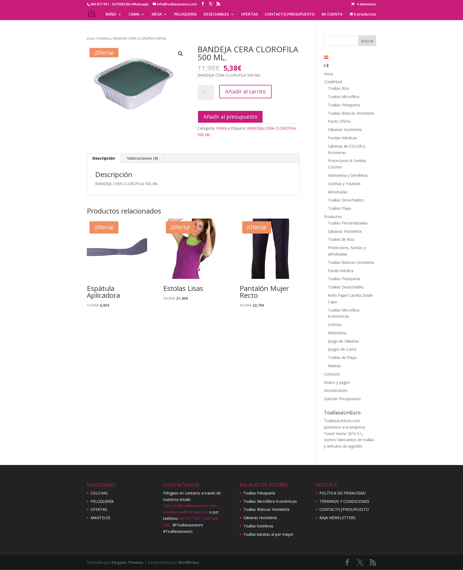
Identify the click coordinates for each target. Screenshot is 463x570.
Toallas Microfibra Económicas (270, 501)
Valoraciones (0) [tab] (142, 158)
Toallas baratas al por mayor (268, 534)
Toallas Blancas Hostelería (351, 113)
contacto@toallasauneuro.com (190, 505)
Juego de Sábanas (343, 341)
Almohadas (338, 191)
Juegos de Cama (342, 349)
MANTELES (100, 517)
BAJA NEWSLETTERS (337, 517)
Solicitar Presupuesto (342, 398)
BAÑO (111, 14)
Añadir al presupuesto (230, 116)
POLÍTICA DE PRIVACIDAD (342, 493)
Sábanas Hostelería (344, 129)
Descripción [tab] (103, 158)
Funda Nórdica (340, 270)
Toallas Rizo (338, 88)
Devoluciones (336, 390)
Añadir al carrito (245, 91)
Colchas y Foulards (344, 183)
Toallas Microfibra (343, 96)
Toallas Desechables (346, 199)
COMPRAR (333, 81)
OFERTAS (249, 14)
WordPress (188, 562)
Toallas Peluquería (344, 104)
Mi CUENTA (332, 14)
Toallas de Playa (342, 357)
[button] (180, 54)
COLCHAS (99, 493)
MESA (157, 14)
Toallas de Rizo (341, 239)
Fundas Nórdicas (342, 137)
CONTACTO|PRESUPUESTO (290, 14)
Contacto (332, 374)
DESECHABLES (216, 14)
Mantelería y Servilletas (348, 175)
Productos (333, 216)
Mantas (334, 365)
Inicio (91, 38)
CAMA (134, 14)
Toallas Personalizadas (348, 223)
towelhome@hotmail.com (185, 512)
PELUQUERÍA (185, 14)
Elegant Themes (127, 562)
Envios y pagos (337, 382)
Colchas (335, 324)
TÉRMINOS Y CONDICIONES (344, 501)
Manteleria (337, 332)
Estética (104, 38)
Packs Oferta (339, 121)
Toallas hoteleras (258, 525)
